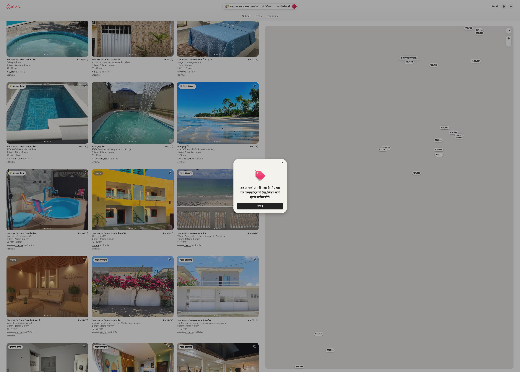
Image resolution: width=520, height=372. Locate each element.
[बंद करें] (282, 162)
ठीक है (260, 206)
